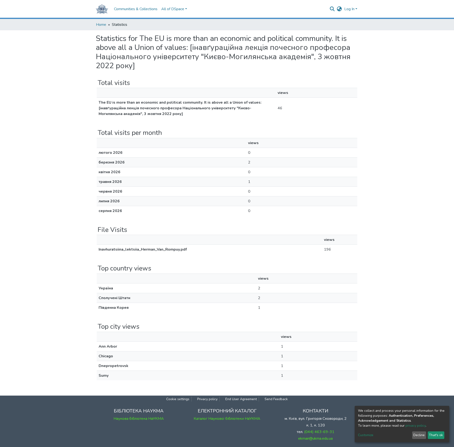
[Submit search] (332, 9)
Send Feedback (276, 399)
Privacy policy (207, 399)
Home (101, 24)
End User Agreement (241, 399)
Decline (419, 435)
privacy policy (416, 425)
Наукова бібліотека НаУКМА (139, 418)
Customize (365, 435)
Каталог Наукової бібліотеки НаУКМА (227, 418)
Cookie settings (177, 399)
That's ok (436, 435)
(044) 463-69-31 (319, 431)
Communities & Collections (135, 9)
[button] (339, 9)
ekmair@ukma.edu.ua (315, 438)
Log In (349, 9)
